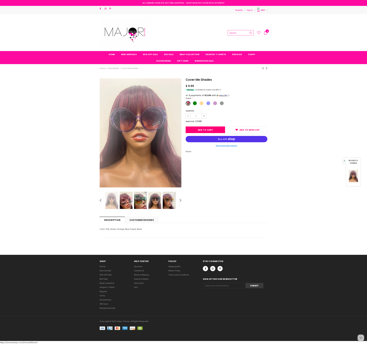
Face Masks (113, 68)
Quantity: (190, 110)
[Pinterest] (111, 8)
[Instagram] (106, 8)
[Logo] (125, 32)
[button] (226, 95)
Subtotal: (190, 121)
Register (239, 10)
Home (102, 68)
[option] (140, 132)
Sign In (250, 10)
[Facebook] (101, 8)
